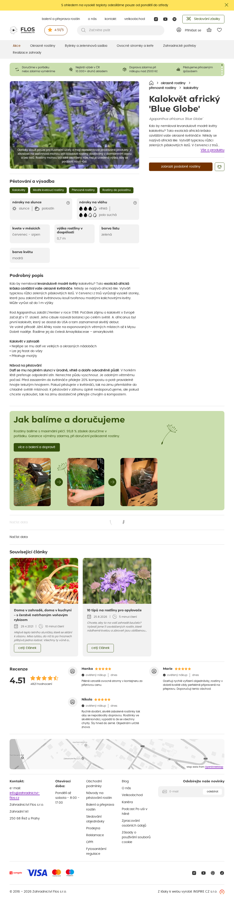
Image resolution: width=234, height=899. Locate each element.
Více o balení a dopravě (36, 447)
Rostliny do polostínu (116, 190)
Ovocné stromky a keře (135, 45)
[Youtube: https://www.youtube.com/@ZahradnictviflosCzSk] (165, 19)
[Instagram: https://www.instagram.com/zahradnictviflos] (156, 19)
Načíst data (67, 523)
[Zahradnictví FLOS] (22, 30)
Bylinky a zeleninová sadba (86, 45)
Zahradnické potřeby (179, 45)
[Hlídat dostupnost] (219, 167)
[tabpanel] (36, 69)
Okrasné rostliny (42, 45)
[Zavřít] (227, 5)
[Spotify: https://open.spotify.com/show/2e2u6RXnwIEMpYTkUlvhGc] (174, 19)
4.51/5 (59, 30)
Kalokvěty (18, 190)
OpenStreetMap (214, 767)
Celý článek (27, 648)
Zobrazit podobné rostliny (180, 166)
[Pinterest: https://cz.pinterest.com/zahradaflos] (213, 873)
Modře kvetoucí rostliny (48, 190)
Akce (17, 45)
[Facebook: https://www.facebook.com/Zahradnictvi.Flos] (222, 873)
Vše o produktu (212, 150)
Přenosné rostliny (83, 190)
